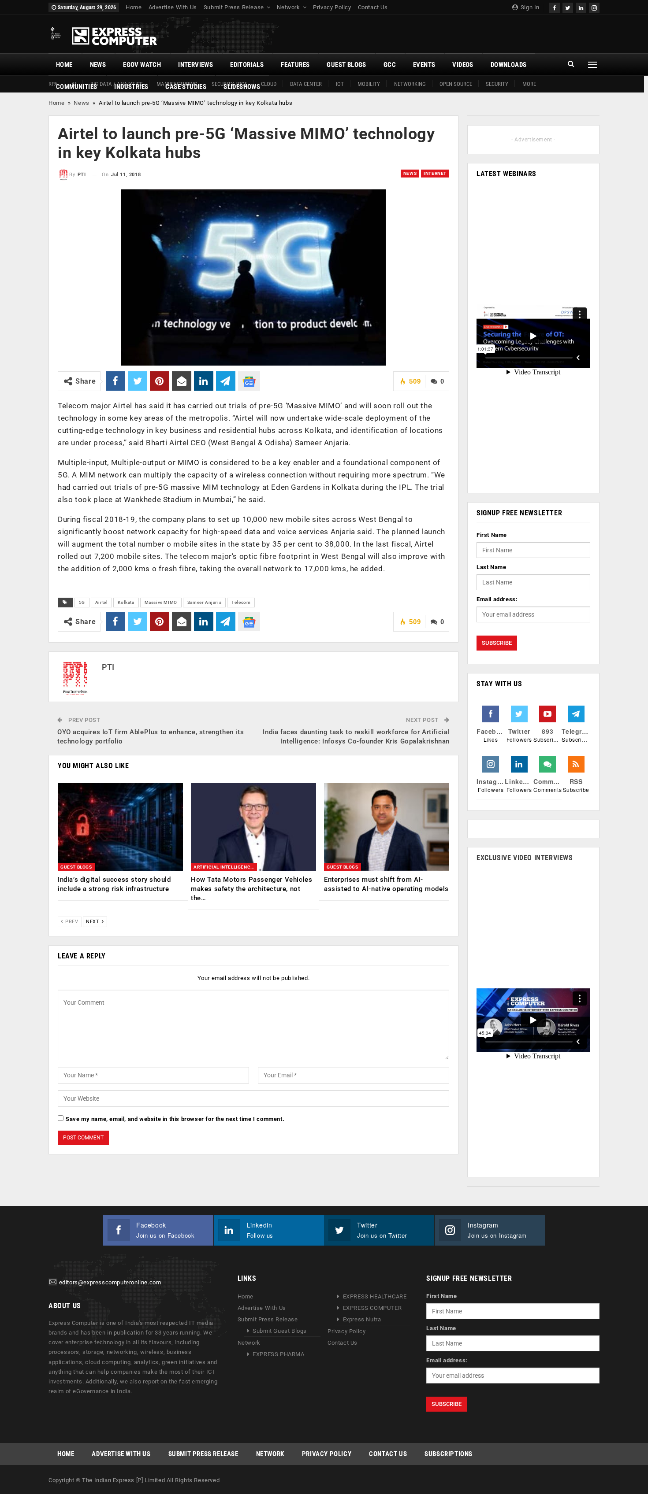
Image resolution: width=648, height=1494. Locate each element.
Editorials (247, 65)
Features (295, 65)
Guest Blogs (346, 65)
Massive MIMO (161, 602)
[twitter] (567, 7)
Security (497, 84)
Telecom (240, 602)
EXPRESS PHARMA (278, 1354)
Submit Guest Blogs (280, 1331)
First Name (492, 535)
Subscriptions (449, 1454)
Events (424, 65)
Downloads (509, 65)
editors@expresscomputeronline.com (110, 1283)
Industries (131, 87)
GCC (390, 65)
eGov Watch (142, 65)
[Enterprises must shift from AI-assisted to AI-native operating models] (386, 827)
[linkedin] (581, 7)
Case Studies (185, 87)
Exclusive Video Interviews (525, 858)
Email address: (497, 599)
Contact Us (373, 7)
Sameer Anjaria (204, 602)
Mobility (369, 84)
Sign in (529, 7)
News (98, 65)
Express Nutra (362, 1319)
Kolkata (126, 602)
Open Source (455, 84)
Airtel (101, 602)
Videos (462, 65)
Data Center (306, 84)
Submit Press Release (234, 7)
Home (134, 7)
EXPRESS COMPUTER (372, 1308)
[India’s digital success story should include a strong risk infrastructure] (120, 827)
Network (288, 7)
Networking (410, 84)
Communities (76, 87)
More (529, 84)
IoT (340, 84)
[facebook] (554, 7)
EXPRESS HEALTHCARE (375, 1296)
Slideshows (241, 87)
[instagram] (594, 7)
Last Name (491, 567)
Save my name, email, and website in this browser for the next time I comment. (175, 1119)
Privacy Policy (332, 7)
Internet (435, 173)
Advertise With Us (173, 7)
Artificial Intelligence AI (225, 867)
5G (82, 602)
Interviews (195, 65)
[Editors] (52, 1283)
